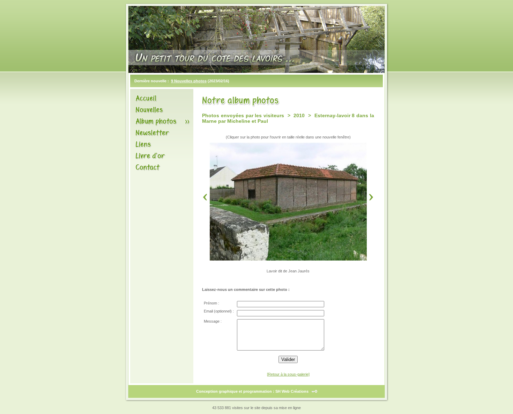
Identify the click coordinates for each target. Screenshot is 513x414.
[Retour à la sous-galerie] (288, 374)
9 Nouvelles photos (189, 81)
